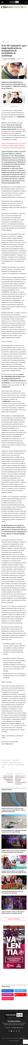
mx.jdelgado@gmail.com (17, 1027)
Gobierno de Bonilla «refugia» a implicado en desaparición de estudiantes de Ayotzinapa (7, 779)
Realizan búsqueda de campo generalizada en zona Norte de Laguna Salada (13, 831)
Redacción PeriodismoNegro (9, 58)
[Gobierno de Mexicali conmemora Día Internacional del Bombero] (14, 882)
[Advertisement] (14, 26)
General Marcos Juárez (15, 762)
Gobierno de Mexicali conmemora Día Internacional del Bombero (12, 892)
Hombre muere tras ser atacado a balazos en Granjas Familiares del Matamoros (13, 851)
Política (5, 59)
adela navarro (15, 760)
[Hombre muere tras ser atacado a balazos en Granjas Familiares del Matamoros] (14, 842)
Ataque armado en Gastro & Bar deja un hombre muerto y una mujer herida (12, 912)
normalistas (11, 764)
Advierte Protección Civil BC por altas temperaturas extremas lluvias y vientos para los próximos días (13, 810)
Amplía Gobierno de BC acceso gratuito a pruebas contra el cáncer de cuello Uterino (13, 871)
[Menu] (2, 2)
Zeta (3, 767)
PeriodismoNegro (20, 764)
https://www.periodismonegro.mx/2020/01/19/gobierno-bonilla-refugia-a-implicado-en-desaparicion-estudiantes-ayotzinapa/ (13, 145)
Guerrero (4, 764)
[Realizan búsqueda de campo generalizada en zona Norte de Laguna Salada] (14, 821)
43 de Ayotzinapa (6, 760)
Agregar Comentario (14, 919)
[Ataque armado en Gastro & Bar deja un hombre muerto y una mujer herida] (14, 903)
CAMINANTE (5, 762)
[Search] (26, 2)
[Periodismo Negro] (14, 2)
